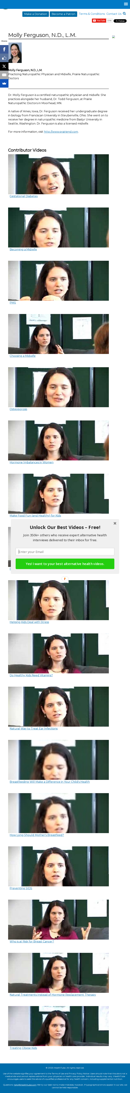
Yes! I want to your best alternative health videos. (65, 564)
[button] (65, 527)
